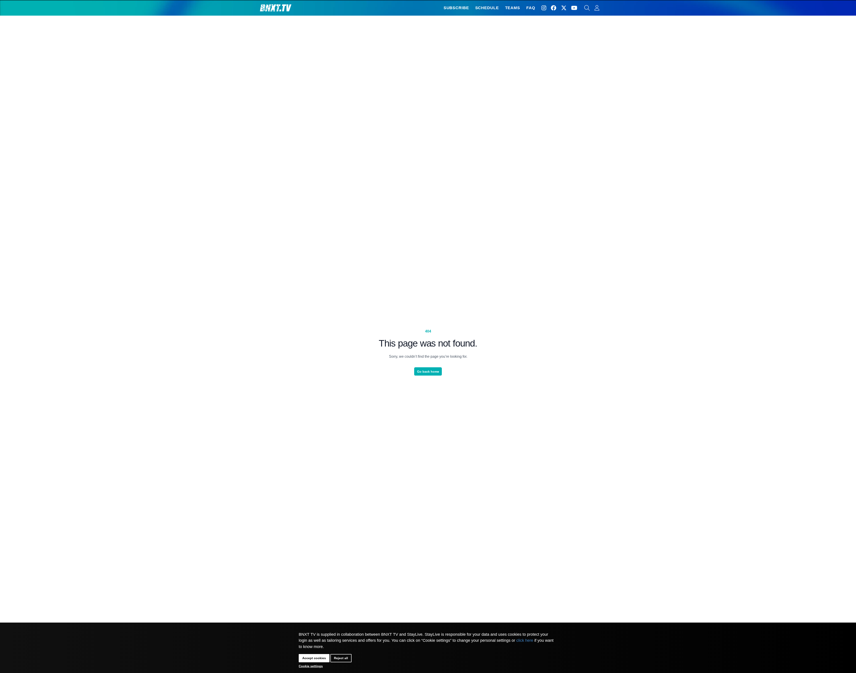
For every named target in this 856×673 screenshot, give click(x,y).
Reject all (341, 658)
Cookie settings (311, 666)
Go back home (428, 371)
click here (524, 640)
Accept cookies (314, 658)
